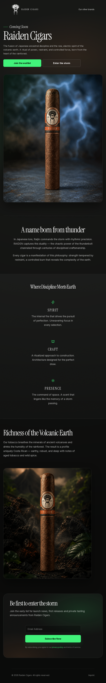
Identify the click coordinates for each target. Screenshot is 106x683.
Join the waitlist (22, 63)
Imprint (91, 675)
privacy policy (57, 647)
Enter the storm (61, 63)
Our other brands (86, 9)
